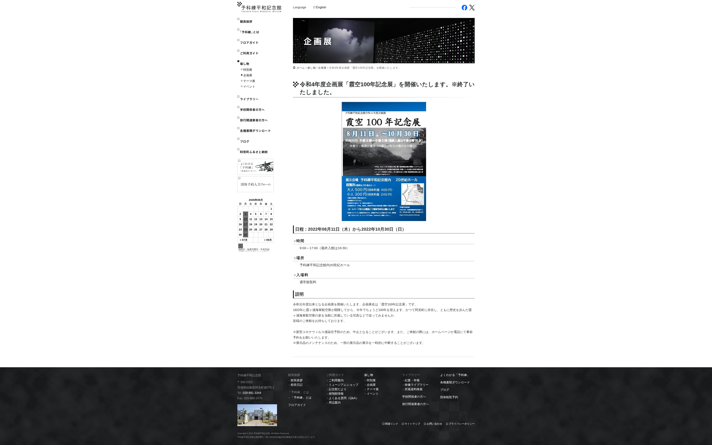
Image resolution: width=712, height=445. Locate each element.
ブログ (255, 141)
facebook (464, 7)
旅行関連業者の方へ (255, 120)
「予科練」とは (255, 32)
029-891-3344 (252, 392)
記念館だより (338, 389)
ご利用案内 (336, 380)
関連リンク (392, 423)
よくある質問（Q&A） (344, 398)
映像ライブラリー (416, 384)
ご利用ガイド (255, 53)
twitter (472, 7)
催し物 (255, 64)
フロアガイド (255, 42)
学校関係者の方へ (255, 109)
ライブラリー (255, 99)
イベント (249, 86)
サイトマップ (412, 423)
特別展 (247, 69)
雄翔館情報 (336, 393)
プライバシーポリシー (462, 423)
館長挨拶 (255, 21)
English (321, 7)
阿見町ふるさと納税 (255, 152)
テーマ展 (249, 81)
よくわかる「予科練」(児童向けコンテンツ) (255, 167)
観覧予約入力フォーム (255, 184)
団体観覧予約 (449, 397)
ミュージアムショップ (343, 384)
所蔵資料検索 (414, 389)
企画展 (247, 75)
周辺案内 (335, 402)
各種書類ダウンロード (255, 131)
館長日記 (297, 384)
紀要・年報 (412, 380)
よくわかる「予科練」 (455, 375)
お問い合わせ (434, 423)
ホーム (301, 67)
